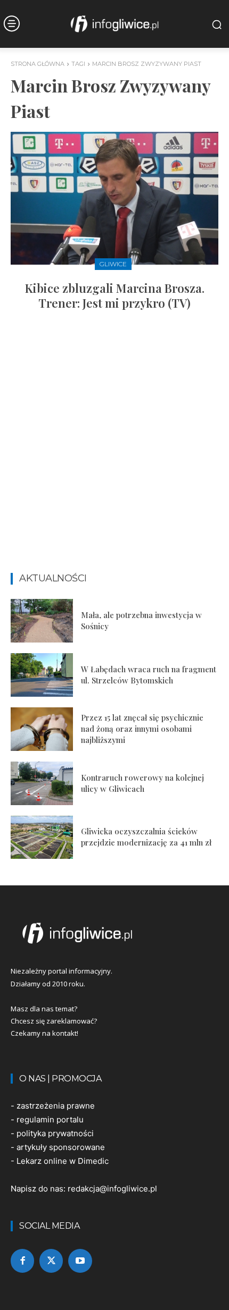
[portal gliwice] (114, 933)
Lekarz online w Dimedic (63, 1161)
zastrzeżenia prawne (56, 1106)
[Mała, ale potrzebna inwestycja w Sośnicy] (42, 621)
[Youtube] (80, 1260)
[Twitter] (51, 1260)
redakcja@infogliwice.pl (112, 1189)
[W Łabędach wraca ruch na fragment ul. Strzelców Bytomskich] (42, 675)
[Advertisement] (114, 446)
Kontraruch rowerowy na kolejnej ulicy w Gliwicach (142, 783)
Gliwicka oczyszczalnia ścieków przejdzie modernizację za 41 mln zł (146, 837)
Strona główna (37, 63)
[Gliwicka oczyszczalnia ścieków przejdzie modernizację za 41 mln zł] (42, 837)
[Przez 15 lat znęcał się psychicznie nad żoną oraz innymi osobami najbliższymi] (42, 729)
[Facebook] (22, 1260)
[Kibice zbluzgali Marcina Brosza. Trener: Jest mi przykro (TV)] (114, 198)
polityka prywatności (55, 1133)
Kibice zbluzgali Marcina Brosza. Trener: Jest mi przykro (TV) (115, 295)
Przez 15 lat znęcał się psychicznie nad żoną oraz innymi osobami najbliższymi (142, 728)
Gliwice (113, 264)
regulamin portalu (50, 1119)
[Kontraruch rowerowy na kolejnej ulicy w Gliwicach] (42, 783)
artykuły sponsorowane (61, 1147)
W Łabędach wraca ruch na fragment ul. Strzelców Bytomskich (148, 675)
